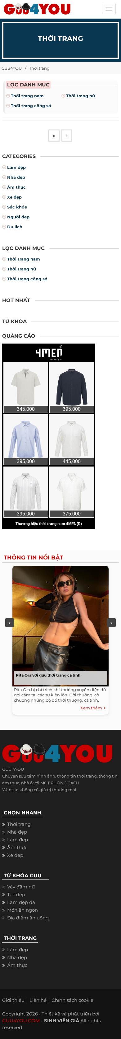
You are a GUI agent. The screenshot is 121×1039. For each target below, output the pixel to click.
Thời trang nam (27, 95)
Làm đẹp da (21, 902)
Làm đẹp (16, 167)
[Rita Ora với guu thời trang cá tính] (59, 624)
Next (111, 622)
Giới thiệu (13, 1000)
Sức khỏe (17, 206)
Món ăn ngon (22, 910)
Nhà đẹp (16, 177)
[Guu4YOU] (37, 11)
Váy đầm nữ (21, 887)
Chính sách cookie (72, 1000)
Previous (9, 622)
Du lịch (14, 226)
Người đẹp (18, 216)
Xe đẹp (14, 197)
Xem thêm (92, 707)
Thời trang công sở (31, 105)
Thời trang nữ (80, 95)
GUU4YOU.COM (21, 1021)
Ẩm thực (16, 187)
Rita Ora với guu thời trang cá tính (48, 675)
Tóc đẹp (16, 894)
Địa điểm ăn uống (28, 918)
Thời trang (39, 68)
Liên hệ (38, 1000)
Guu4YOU (12, 68)
